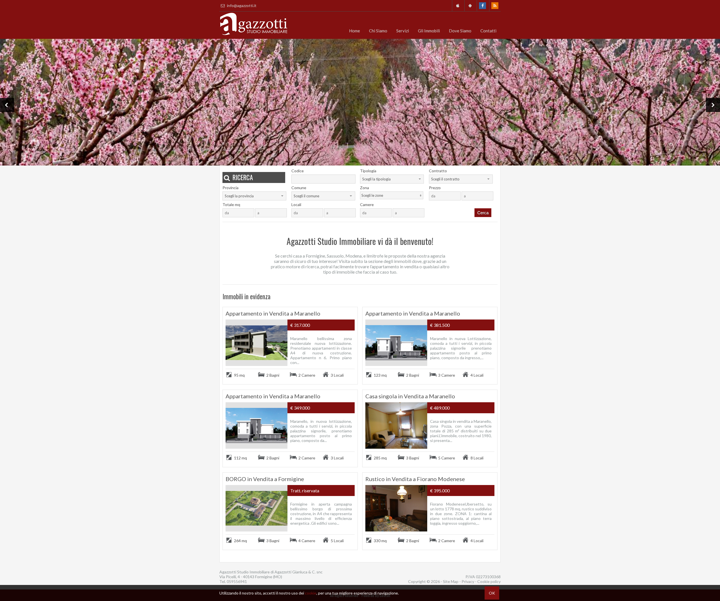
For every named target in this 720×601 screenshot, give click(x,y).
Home (354, 30)
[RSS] (495, 5)
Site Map (450, 581)
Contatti (488, 30)
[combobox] (392, 179)
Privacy (468, 581)
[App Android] (470, 5)
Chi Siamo (378, 30)
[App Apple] (458, 5)
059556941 (237, 581)
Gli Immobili (429, 30)
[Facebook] (482, 5)
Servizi (402, 30)
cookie (310, 593)
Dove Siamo (460, 30)
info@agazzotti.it (241, 5)
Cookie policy (489, 581)
